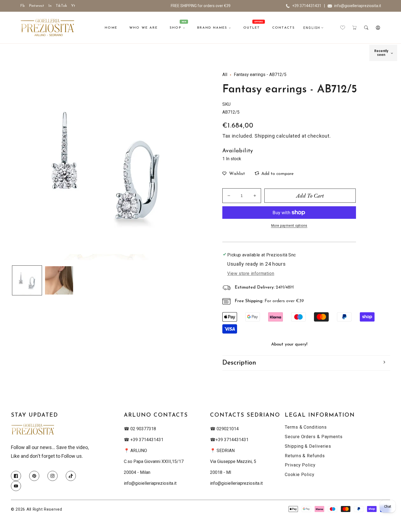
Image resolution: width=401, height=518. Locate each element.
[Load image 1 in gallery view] (27, 280)
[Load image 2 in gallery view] (59, 280)
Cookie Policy (300, 474)
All (224, 74)
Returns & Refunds (305, 455)
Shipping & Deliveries (308, 446)
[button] (354, 28)
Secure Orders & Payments (314, 436)
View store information (250, 273)
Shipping (265, 136)
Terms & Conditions (306, 427)
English (311, 28)
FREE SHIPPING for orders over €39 (201, 6)
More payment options (289, 226)
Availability (237, 151)
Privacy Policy (300, 465)
